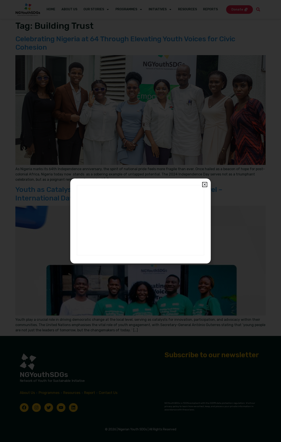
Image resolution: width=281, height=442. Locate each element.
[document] (140, 221)
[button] (204, 184)
